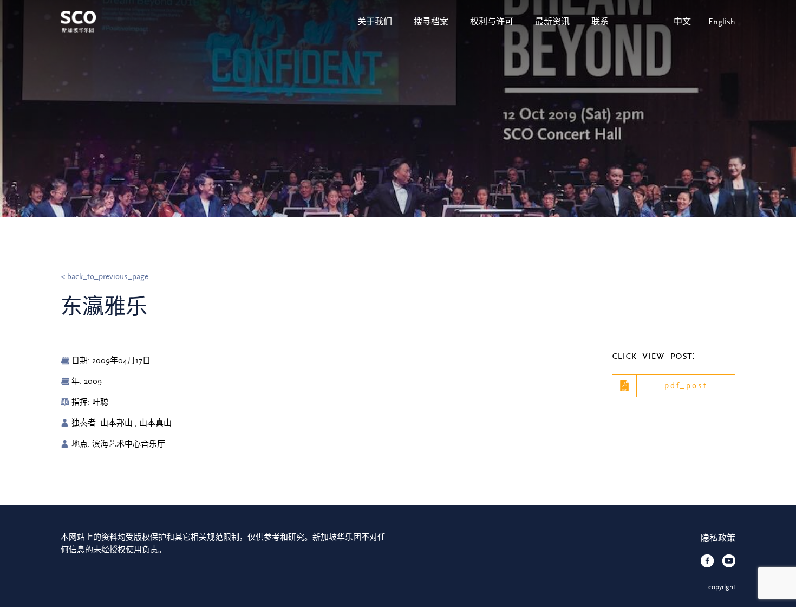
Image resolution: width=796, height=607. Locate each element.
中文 (682, 22)
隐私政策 (718, 538)
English (721, 22)
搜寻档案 (431, 22)
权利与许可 (491, 22)
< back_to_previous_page (104, 276)
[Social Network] (707, 560)
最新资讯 (552, 22)
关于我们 (374, 22)
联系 (600, 22)
